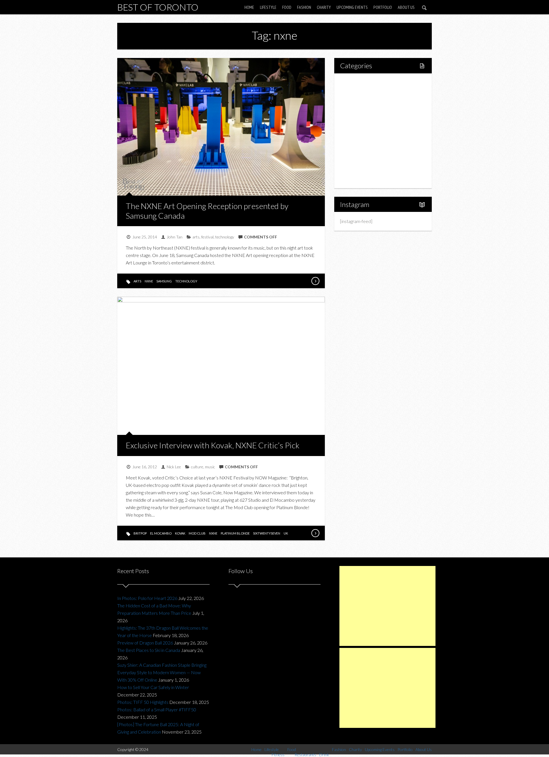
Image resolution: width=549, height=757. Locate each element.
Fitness (359, 101)
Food (286, 7)
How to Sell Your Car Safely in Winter (153, 687)
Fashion (304, 7)
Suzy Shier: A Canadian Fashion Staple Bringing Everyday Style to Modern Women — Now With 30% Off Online (161, 672)
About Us (406, 7)
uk (286, 533)
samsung (164, 281)
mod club (197, 533)
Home (249, 7)
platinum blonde (235, 533)
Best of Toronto (157, 7)
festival (207, 236)
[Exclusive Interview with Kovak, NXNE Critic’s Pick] (315, 533)
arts (196, 236)
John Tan (174, 236)
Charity (324, 7)
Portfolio (382, 7)
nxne (149, 281)
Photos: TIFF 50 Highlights (142, 702)
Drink (357, 130)
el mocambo (161, 533)
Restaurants (364, 121)
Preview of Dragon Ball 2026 (145, 642)
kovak (180, 533)
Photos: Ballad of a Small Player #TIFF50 (156, 709)
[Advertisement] (387, 606)
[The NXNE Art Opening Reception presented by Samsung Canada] (315, 281)
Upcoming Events (352, 7)
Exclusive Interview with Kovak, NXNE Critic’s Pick (212, 445)
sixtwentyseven (266, 533)
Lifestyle (268, 7)
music (210, 466)
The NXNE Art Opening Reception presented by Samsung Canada (207, 210)
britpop (140, 533)
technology (224, 236)
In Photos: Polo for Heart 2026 (147, 598)
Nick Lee (174, 466)
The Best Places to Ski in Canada (148, 650)
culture (197, 466)
